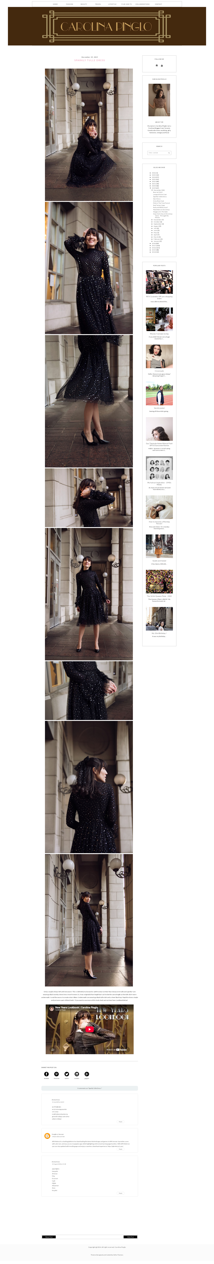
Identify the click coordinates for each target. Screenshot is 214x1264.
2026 (154, 173)
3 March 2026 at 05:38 (58, 1136)
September (158, 224)
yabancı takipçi (56, 1119)
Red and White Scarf (160, 207)
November (158, 220)
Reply (120, 1121)
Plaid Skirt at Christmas (161, 210)
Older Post (130, 1237)
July (155, 228)
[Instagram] (157, 65)
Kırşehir (54, 1190)
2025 (154, 175)
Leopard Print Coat (160, 194)
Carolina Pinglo (120, 1247)
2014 (154, 252)
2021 (154, 184)
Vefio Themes (118, 1255)
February (157, 239)
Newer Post (49, 1237)
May (155, 233)
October (157, 222)
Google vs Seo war (58, 1134)
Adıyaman (55, 1185)
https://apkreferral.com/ (115, 1146)
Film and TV (126, 4)
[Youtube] (162, 65)
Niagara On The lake (160, 212)
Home (55, 4)
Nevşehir (55, 1171)
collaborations (143, 4)
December (157, 190)
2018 (154, 243)
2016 (154, 248)
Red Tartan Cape (159, 205)
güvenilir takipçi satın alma (60, 1116)
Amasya (54, 1174)
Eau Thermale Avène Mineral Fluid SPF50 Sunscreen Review (159, 444)
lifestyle (112, 4)
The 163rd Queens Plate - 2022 (159, 596)
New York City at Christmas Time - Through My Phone (163, 215)
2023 (154, 179)
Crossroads (159, 371)
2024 (154, 177)
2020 (154, 186)
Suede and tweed (159, 561)
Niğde (54, 1183)
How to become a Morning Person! (159, 523)
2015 (154, 250)
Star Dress (157, 199)
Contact (158, 4)
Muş (53, 1176)
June (155, 230)
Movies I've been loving (159, 334)
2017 (154, 245)
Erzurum (55, 1178)
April (155, 235)
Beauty (84, 4)
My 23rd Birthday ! (159, 633)
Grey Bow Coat (158, 201)
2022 (154, 181)
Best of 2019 (157, 192)
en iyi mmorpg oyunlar (59, 1109)
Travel (98, 4)
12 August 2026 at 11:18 (59, 1164)
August (156, 226)
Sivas (53, 1188)
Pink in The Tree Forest (161, 203)
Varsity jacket (159, 408)
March (156, 237)
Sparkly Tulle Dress (160, 197)
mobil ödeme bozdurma (60, 1114)
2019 (154, 188)
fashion (69, 4)
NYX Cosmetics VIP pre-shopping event (159, 298)
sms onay (55, 1112)
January (157, 241)
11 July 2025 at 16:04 (58, 1102)
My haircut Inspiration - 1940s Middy (159, 484)
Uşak (53, 1181)
